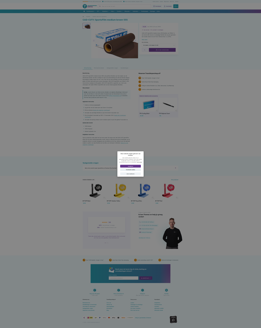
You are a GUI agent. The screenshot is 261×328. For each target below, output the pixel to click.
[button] (130, 173)
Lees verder (139, 162)
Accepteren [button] (130, 166)
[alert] (130, 164)
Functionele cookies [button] (130, 169)
